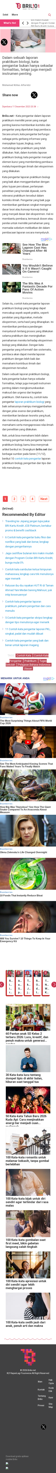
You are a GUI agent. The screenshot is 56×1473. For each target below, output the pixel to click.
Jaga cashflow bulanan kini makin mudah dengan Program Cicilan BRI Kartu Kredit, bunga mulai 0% (29, 558)
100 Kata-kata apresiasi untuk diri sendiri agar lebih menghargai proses (26, 1284)
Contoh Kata (24, 655)
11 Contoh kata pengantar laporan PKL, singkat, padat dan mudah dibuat (27, 631)
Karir (51, 1397)
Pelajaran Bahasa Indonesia (34, 664)
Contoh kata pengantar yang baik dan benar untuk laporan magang (27, 643)
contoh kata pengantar (28, 458)
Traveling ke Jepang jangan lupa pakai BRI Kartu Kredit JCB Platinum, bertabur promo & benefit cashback (28, 526)
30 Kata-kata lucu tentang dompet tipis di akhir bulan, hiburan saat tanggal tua (24, 1078)
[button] (23, 23)
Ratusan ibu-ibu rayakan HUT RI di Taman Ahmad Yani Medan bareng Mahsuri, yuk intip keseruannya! (43, 23)
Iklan (40, 1381)
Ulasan (28, 668)
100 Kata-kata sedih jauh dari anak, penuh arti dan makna (25, 1324)
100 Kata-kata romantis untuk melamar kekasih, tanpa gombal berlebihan (27, 1161)
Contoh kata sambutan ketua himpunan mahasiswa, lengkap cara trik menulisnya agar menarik (29, 574)
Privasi (41, 1405)
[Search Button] (49, 15)
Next (43, 499)
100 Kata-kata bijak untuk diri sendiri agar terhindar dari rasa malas (27, 1202)
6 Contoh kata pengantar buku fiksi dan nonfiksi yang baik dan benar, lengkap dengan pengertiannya (28, 542)
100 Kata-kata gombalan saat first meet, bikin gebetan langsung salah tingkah (26, 1243)
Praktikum (30, 660)
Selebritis (8, 14)
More (15, 14)
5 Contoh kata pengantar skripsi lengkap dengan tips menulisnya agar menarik (28, 620)
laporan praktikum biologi (29, 401)
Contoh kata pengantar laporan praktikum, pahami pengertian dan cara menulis (28, 606)
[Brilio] (27, 6)
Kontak (41, 1389)
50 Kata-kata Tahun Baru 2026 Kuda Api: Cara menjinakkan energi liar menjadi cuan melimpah (26, 1120)
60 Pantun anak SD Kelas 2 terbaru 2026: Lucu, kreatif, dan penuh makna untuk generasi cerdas (27, 1038)
